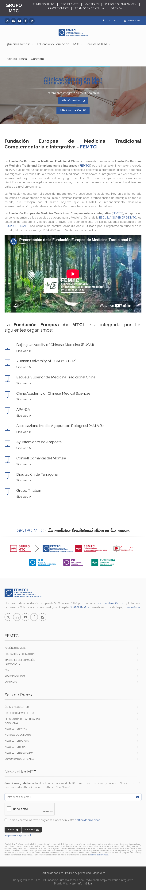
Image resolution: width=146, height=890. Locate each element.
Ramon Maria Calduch (111, 603)
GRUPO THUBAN (15, 226)
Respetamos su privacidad (18, 835)
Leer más (131, 607)
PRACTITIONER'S (58, 8)
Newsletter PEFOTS (17, 740)
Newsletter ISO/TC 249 (19, 752)
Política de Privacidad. (99, 855)
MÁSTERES (92, 4)
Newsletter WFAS (16, 728)
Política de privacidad (78, 873)
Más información (70, 110)
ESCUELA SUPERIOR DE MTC (117, 217)
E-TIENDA (116, 8)
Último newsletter (17, 706)
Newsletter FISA (15, 746)
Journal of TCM (96, 44)
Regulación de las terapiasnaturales (22, 721)
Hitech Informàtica (81, 883)
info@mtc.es (134, 20)
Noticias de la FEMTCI (18, 734)
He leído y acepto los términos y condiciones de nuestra (53, 820)
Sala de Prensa (17, 59)
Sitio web (22, 351)
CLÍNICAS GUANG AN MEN (120, 4)
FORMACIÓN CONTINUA (89, 8)
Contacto (37, 59)
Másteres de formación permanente (20, 661)
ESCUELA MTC (70, 4)
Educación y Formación (53, 44)
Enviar (11, 829)
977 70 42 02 (113, 20)
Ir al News (30, 829)
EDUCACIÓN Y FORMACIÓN (20, 654)
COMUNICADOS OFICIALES (19, 758)
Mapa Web (99, 873)
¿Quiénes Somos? (15, 647)
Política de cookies (52, 873)
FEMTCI (84, 165)
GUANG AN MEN (79, 607)
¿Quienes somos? (18, 44)
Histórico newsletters (19, 713)
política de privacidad (87, 820)
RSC (76, 44)
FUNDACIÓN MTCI (44, 4)
